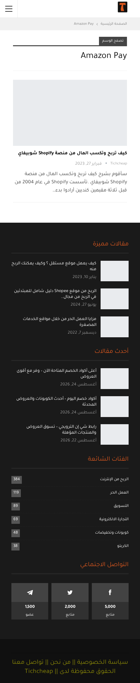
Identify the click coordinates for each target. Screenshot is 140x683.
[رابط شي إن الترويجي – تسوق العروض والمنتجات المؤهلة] (115, 434)
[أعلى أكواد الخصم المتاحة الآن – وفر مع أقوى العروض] (115, 378)
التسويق (121, 506)
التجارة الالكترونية (114, 520)
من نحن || (57, 663)
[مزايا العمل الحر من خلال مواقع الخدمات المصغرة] (115, 326)
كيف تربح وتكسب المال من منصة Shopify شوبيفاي (72, 153)
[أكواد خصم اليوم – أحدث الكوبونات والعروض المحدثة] (115, 406)
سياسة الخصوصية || (99, 663)
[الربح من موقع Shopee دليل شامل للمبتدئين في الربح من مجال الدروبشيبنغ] (115, 298)
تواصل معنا (28, 663)
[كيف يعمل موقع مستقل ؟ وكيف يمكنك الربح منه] (115, 271)
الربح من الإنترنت (114, 480)
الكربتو (123, 546)
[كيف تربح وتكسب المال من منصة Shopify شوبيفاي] (70, 113)
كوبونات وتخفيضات (112, 533)
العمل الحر (119, 493)
